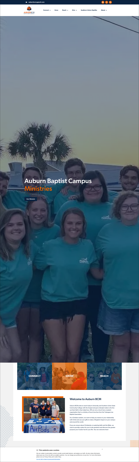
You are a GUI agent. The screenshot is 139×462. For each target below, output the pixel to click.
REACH (104, 376)
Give (73, 10)
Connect (46, 10)
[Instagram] (106, 2)
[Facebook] (102, 2)
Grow (56, 10)
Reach (64, 10)
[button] (110, 2)
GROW (69, 376)
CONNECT (35, 376)
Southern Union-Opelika (89, 10)
